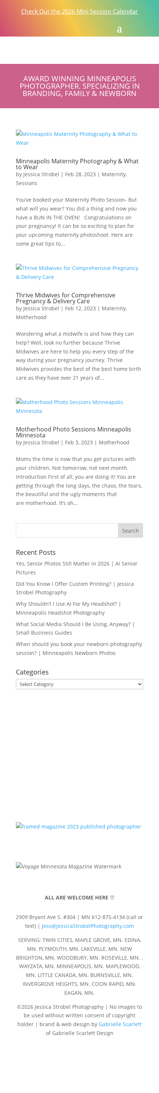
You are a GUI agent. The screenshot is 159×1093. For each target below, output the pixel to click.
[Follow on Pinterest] (55, 27)
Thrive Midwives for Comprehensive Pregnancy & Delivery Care (65, 298)
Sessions (26, 183)
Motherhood (31, 317)
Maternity (114, 174)
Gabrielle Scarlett (120, 1024)
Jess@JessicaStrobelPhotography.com (88, 925)
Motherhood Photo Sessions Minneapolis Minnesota (73, 432)
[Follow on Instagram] (40, 27)
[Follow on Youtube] (79, 1054)
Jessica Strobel (41, 174)
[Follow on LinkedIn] (109, 1054)
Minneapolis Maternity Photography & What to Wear (77, 164)
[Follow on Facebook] (25, 27)
